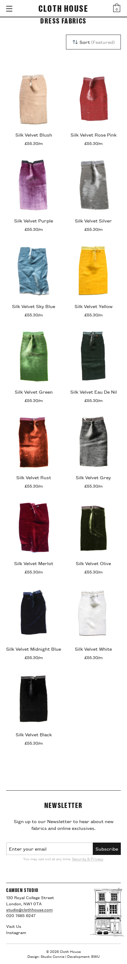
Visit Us (13, 926)
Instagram (16, 932)
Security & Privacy (87, 858)
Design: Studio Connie (45, 956)
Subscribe (107, 848)
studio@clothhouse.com (29, 909)
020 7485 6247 (20, 915)
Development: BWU (83, 956)
